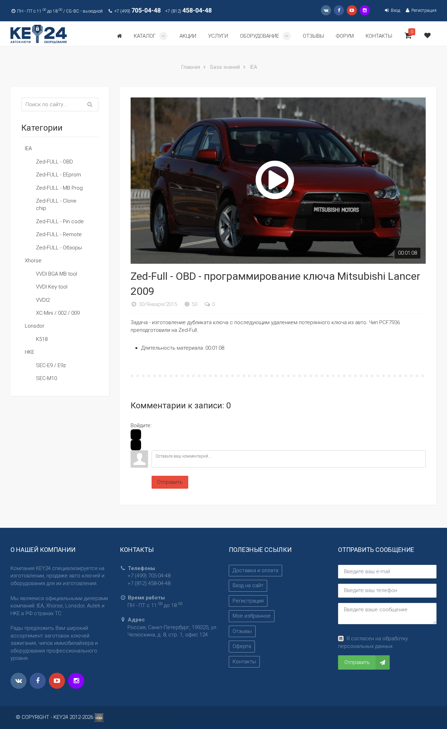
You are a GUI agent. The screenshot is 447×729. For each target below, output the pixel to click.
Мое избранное (252, 616)
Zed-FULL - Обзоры (59, 248)
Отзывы (242, 631)
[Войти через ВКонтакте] (136, 445)
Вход (395, 10)
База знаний (225, 67)
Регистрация (423, 10)
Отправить (170, 482)
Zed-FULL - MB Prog (59, 188)
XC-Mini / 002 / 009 (58, 313)
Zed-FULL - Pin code (60, 221)
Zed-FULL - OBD (54, 162)
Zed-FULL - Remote (59, 234)
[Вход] (136, 434)
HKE (29, 352)
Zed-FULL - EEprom (58, 175)
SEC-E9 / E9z (51, 365)
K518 (41, 339)
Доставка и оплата (255, 570)
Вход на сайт (248, 585)
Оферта (242, 646)
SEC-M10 (46, 378)
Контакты (244, 661)
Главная (190, 67)
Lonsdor (34, 326)
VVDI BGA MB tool (56, 274)
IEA (253, 67)
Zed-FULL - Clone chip (56, 204)
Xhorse (33, 260)
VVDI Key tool (51, 287)
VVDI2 (43, 300)
